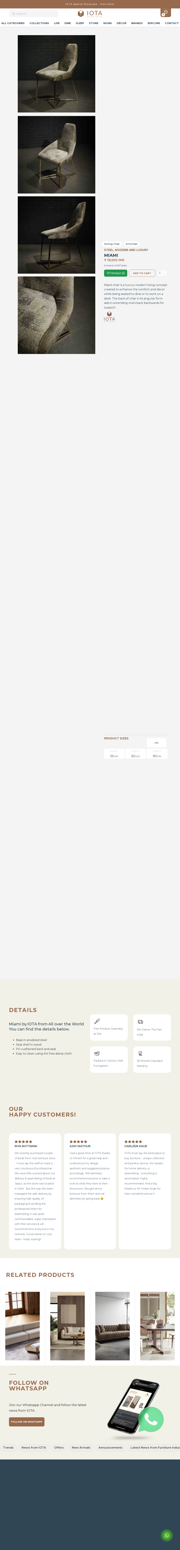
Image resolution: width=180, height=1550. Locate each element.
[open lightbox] (56, 73)
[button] (166, 12)
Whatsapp (116, 273)
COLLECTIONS (39, 23)
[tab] (156, 742)
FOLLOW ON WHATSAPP (26, 1421)
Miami (162, 1529)
